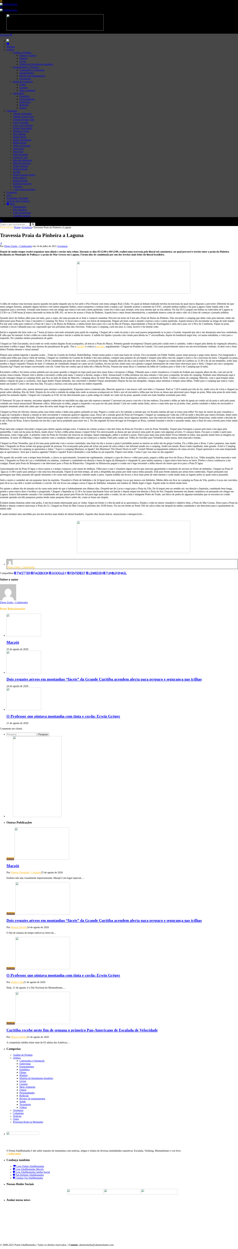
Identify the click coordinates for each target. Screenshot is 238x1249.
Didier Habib (19, 137)
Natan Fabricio (20, 166)
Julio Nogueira (20, 154)
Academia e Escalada (17, 198)
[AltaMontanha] (8, 4)
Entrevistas (25, 102)
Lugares (23, 87)
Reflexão (24, 105)
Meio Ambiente (27, 90)
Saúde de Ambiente (23, 81)
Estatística (24, 96)
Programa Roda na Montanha (28, 1122)
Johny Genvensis (21, 145)
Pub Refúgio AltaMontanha (29, 1175)
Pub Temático (20, 209)
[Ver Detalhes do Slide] (133, 292)
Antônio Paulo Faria (23, 116)
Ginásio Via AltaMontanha (29, 1178)
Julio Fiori (18, 151)
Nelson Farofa (20, 169)
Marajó (12, 642)
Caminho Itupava (22, 215)
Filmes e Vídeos (27, 55)
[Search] (1, 7)
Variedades (18, 93)
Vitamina (17, 186)
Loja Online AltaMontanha (30, 1166)
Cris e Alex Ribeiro (23, 125)
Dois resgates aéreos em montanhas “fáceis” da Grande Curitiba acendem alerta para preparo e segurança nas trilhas (104, 679)
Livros (22, 61)
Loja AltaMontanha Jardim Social (32, 1172)
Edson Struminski (22, 139)
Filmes (22, 1072)
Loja (8, 195)
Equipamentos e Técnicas (26, 67)
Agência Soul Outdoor (18, 201)
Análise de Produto (23, 1055)
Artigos (10, 49)
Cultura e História (22, 52)
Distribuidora (19, 206)
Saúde (22, 84)
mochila (81, 346)
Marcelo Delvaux (22, 163)
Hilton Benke (20, 142)
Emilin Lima (17, 982)
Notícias (10, 46)
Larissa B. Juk (20, 157)
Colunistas (11, 110)
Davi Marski (19, 134)
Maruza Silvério (19, 927)
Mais (12, 204)
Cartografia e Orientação (32, 70)
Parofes (17, 172)
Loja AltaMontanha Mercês (29, 1169)
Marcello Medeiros (22, 160)
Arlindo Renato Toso (23, 119)
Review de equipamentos (32, 75)
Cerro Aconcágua (22, 212)
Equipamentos (26, 73)
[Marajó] (23, 635)
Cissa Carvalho (20, 122)
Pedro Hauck (19, 177)
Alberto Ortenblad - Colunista (26, 872)
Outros (22, 107)
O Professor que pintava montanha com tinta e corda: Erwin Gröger (63, 716)
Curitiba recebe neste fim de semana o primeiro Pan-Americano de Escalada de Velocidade (82, 1030)
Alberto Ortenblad (22, 113)
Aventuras (11, 192)
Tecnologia (25, 78)
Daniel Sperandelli (22, 128)
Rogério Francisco (22, 183)
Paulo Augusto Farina (24, 174)
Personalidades (27, 99)
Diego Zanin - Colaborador (18, 246)
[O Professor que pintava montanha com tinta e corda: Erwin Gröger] (23, 709)
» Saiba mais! (13, 1153)
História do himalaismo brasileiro (36, 64)
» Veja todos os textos (24, 189)
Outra (16, 1119)
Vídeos (23, 1107)
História (23, 58)
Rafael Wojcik (20, 180)
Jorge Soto (18, 148)
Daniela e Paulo (21, 131)
